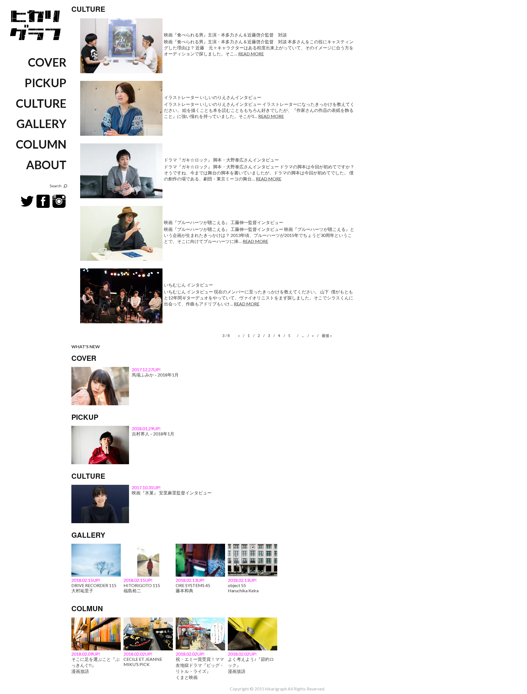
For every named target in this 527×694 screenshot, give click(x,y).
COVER (47, 62)
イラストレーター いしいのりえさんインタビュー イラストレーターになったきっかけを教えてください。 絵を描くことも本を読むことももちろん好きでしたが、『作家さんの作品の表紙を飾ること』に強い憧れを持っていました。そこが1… (259, 110)
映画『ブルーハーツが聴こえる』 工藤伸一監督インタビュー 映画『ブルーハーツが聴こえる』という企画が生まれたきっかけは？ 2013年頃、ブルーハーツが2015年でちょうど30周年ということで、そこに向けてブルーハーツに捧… (259, 235)
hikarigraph (276, 688)
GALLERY (41, 124)
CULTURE (41, 103)
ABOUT (46, 165)
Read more (251, 53)
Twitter (27, 201)
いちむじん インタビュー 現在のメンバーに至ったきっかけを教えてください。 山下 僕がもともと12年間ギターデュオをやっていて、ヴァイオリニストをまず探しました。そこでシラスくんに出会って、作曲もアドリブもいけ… (258, 297)
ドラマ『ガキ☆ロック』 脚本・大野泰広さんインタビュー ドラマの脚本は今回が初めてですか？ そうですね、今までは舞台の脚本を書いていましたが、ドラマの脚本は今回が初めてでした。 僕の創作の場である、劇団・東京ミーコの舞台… (259, 172)
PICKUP (45, 83)
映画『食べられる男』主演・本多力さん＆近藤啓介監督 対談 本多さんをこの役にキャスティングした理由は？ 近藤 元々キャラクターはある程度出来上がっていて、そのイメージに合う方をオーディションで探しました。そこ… (259, 47)
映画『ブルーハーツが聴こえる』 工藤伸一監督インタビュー (223, 222)
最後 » (327, 335)
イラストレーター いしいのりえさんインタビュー (212, 97)
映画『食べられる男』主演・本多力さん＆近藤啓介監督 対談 (225, 34)
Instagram (59, 201)
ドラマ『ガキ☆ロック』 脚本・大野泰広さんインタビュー (221, 159)
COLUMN (41, 144)
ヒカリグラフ (37, 23)
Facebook (43, 201)
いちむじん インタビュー (188, 284)
